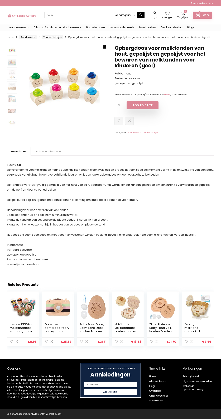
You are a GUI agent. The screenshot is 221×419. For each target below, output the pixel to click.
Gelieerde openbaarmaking (193, 387)
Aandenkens (17, 27)
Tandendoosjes (52, 37)
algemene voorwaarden (197, 381)
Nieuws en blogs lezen (202, 3)
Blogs (190, 27)
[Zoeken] (141, 15)
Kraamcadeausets (121, 27)
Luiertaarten (147, 27)
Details (167, 94)
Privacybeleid (191, 376)
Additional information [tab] (48, 151)
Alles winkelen (157, 381)
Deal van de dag (171, 27)
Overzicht (155, 391)
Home (10, 37)
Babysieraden (95, 27)
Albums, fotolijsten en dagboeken (56, 27)
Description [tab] (19, 151)
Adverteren (156, 400)
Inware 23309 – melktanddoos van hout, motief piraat (21, 329)
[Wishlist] (167, 14)
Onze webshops (158, 395)
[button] (104, 47)
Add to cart (142, 105)
